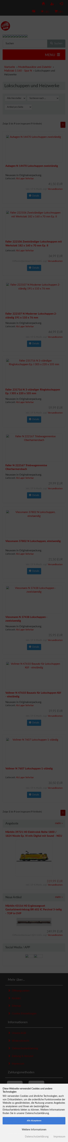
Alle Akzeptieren (34, 1121)
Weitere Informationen (34, 1129)
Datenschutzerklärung (36, 1136)
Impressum (59, 1136)
